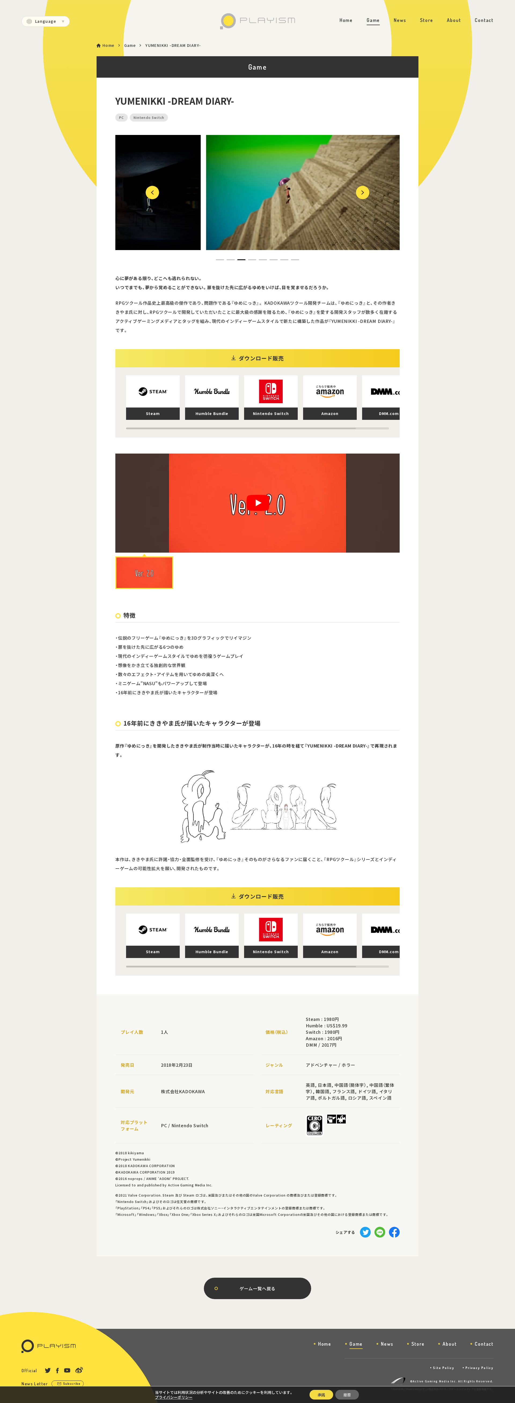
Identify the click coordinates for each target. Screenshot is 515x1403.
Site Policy (443, 1368)
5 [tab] (259, 259)
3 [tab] (238, 259)
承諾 (321, 1394)
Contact (484, 20)
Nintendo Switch (149, 117)
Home (346, 20)
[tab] (144, 572)
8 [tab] (292, 259)
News (400, 20)
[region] (263, 402)
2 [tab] (227, 259)
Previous (151, 192)
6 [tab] (270, 259)
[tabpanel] (257, 192)
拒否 (347, 1394)
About (454, 20)
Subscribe (72, 1384)
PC (121, 117)
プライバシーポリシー (174, 1397)
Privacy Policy (479, 1368)
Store (426, 20)
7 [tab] (281, 259)
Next (359, 192)
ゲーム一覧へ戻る (257, 1288)
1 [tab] (217, 259)
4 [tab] (249, 259)
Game (373, 20)
